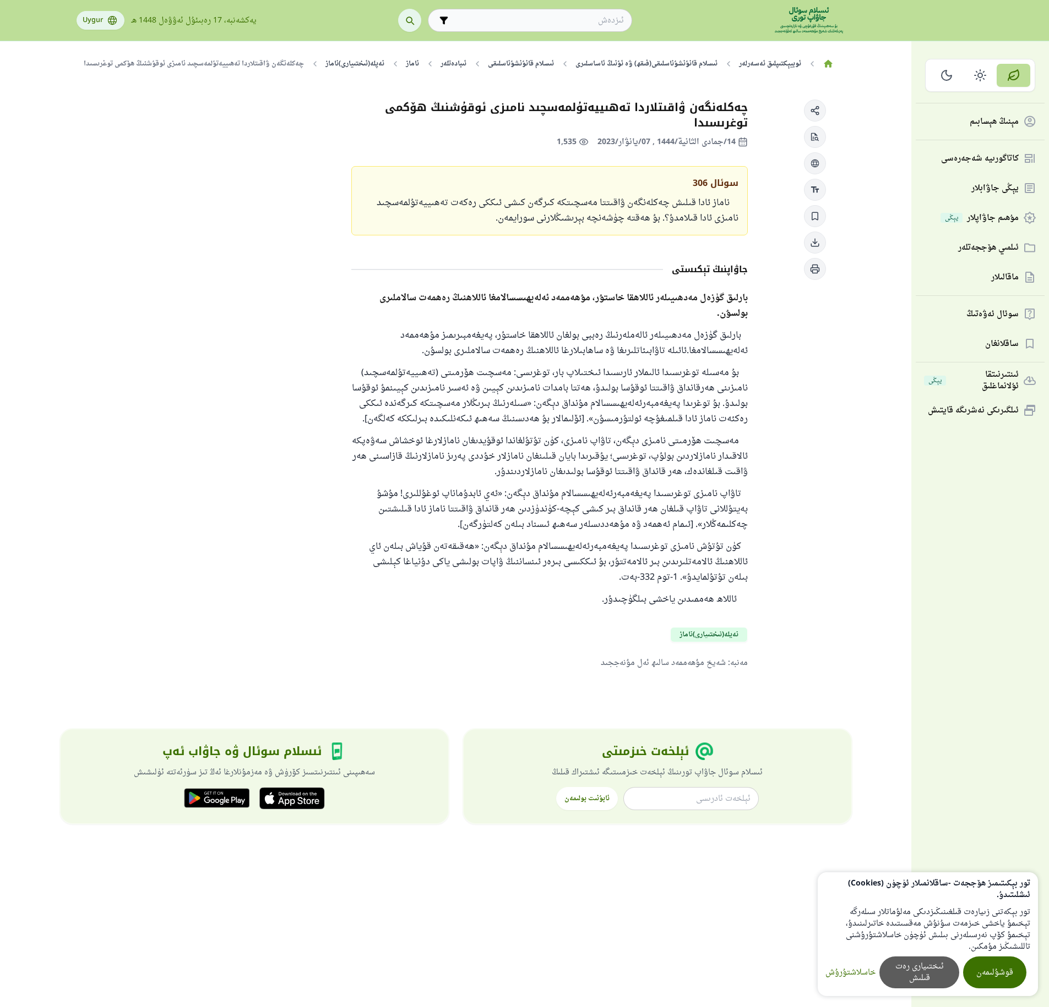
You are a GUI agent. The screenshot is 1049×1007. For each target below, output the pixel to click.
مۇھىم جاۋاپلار (982, 218)
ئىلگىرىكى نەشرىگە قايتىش (973, 410)
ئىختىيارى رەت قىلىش (919, 972)
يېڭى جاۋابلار (995, 188)
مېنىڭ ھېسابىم (994, 121)
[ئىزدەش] (409, 20)
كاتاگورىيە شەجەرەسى (980, 158)
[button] (815, 111)
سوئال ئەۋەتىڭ (992, 314)
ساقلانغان (1002, 344)
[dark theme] (947, 75)
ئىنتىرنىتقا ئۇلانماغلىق (973, 380)
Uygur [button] (93, 20)
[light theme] (980, 75)
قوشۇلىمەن (994, 972)
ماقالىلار (1005, 277)
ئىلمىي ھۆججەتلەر (988, 247)
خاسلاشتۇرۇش (850, 972)
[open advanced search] (444, 20)
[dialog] (928, 934)
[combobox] (538, 20)
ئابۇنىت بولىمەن (587, 798)
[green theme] (1013, 75)
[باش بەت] (828, 63)
